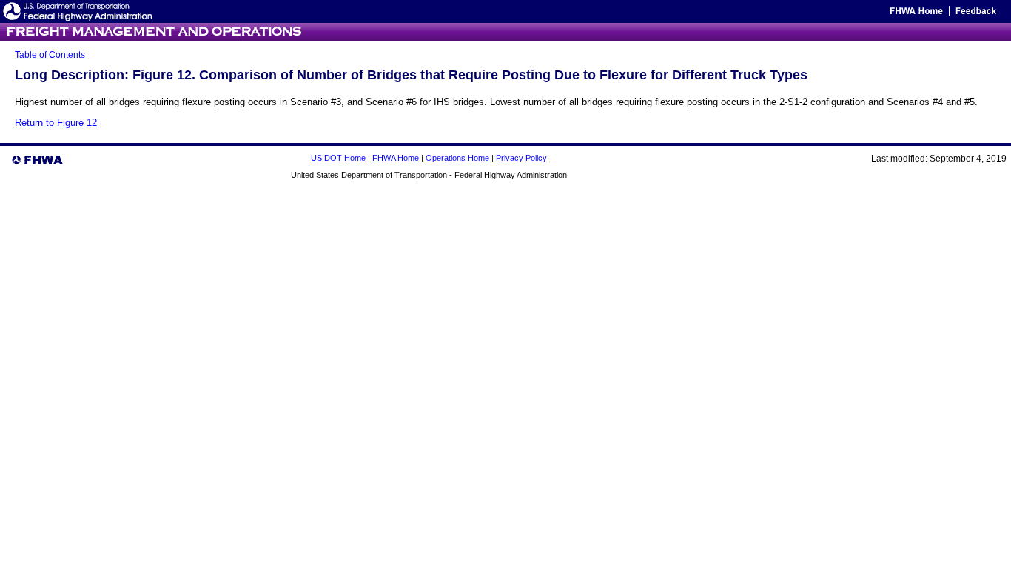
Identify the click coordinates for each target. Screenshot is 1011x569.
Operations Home (457, 157)
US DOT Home (338, 157)
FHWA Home (395, 157)
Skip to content (859, 14)
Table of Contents (50, 54)
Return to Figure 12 (56, 122)
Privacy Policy (521, 157)
